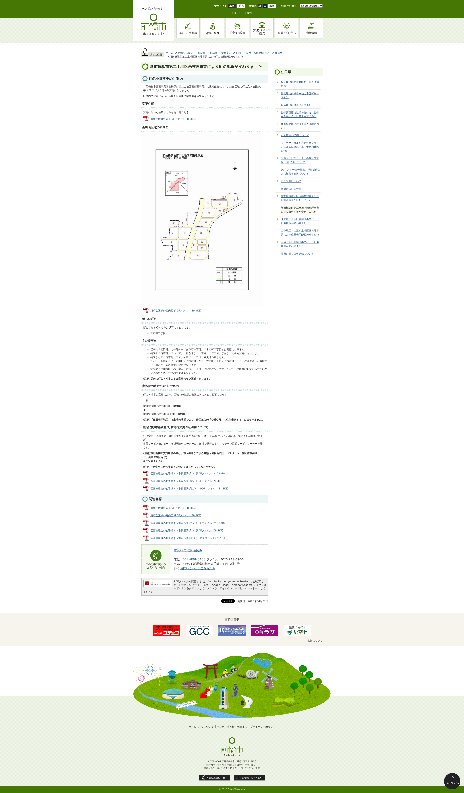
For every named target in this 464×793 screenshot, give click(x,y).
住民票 (279, 52)
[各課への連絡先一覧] (214, 777)
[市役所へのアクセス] (249, 777)
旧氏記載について (291, 181)
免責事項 (242, 726)
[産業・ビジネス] (286, 28)
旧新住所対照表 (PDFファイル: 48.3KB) (173, 118)
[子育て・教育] (237, 28)
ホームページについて (201, 726)
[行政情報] (311, 28)
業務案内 (226, 52)
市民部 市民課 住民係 (188, 550)
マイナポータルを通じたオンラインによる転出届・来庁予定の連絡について (300, 146)
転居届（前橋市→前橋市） (296, 104)
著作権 (231, 726)
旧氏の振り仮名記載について (297, 253)
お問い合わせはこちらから (197, 568)
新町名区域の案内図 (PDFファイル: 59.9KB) (175, 310)
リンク (220, 726)
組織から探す (289, 5)
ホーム (169, 52)
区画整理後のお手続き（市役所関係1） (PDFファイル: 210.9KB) (187, 473)
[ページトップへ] (452, 781)
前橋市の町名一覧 (291, 188)
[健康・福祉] (212, 28)
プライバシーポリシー (263, 726)
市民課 (213, 52)
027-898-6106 (194, 559)
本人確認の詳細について (295, 135)
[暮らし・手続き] (188, 28)
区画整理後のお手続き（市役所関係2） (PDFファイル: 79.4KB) (186, 480)
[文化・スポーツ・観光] (261, 28)
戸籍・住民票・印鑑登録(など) (253, 52)
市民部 (201, 52)
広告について (315, 640)
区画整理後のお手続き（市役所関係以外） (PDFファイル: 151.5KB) (189, 488)
